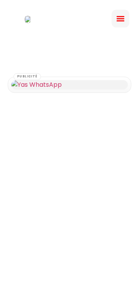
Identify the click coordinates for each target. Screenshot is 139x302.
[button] (120, 18)
